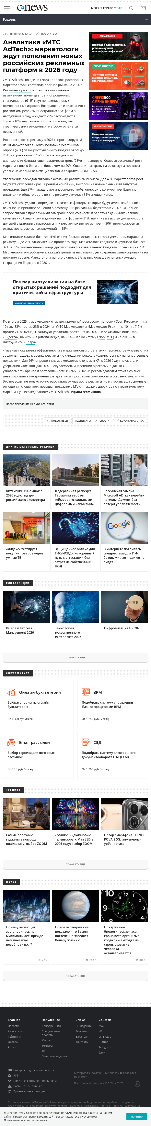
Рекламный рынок (17, 90)
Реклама (81, 1031)
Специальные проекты (51, 1033)
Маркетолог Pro (101, 326)
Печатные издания (55, 1056)
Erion (101, 337)
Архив (12, 1047)
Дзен (102, 1052)
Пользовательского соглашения (25, 1120)
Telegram (105, 1047)
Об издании (84, 1026)
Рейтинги (14, 1036)
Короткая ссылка (132, 420)
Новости (13, 1026)
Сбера (30, 342)
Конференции (51, 1026)
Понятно (137, 1116)
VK (100, 1031)
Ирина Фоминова (86, 392)
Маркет (47, 1040)
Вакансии (82, 1036)
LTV (75, 386)
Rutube (103, 1042)
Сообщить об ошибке (27, 1086)
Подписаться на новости (92, 420)
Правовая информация (29, 1091)
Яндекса (11, 337)
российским (12, 111)
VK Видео (105, 1036)
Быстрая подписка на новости (33, 1070)
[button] (131, 8)
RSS (15, 1075)
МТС (110, 337)
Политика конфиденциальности (35, 1081)
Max (101, 1026)
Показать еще (75, 657)
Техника (47, 1045)
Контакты (82, 1042)
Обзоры (13, 1042)
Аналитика (15, 1031)
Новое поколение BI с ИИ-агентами (30, 404)
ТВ (43, 1051)
